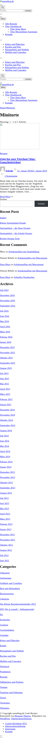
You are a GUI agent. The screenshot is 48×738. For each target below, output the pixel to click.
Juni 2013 (4, 503)
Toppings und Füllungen (11, 692)
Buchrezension (7, 593)
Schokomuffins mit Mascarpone (32, 258)
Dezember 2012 (7, 534)
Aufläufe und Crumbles (11, 583)
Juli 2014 (4, 436)
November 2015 (7, 352)
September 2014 (7, 425)
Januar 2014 (5, 467)
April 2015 (5, 389)
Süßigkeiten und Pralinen (11, 682)
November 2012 (7, 540)
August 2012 (6, 550)
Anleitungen (5, 578)
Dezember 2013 (7, 472)
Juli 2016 (4, 311)
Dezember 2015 (7, 347)
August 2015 (6, 368)
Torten (3, 697)
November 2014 (7, 415)
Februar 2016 (6, 337)
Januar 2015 (5, 404)
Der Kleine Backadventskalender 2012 (18, 604)
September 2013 (7, 488)
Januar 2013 (5, 529)
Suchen (3, 199)
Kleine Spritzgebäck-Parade (13, 223)
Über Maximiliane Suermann (23, 31)
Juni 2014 (4, 441)
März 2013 (5, 519)
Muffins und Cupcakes (15, 52)
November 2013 (7, 477)
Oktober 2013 (6, 482)
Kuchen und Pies (13, 47)
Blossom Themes (23, 716)
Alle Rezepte (11, 23)
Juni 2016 (4, 316)
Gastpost (4, 625)
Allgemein (5, 573)
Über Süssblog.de (13, 26)
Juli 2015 (4, 373)
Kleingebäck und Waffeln (17, 49)
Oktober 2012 (6, 545)
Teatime (3, 687)
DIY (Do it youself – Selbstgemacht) (17, 609)
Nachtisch (4, 666)
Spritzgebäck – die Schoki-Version (16, 233)
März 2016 (5, 332)
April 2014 (5, 451)
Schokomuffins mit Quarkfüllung (23, 251)
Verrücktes (5, 703)
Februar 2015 (6, 399)
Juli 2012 (4, 555)
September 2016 (7, 306)
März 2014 (5, 456)
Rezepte (3, 153)
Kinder (3, 645)
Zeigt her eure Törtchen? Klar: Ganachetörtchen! (18, 161)
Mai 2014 (4, 446)
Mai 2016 (4, 321)
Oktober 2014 (6, 420)
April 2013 (5, 514)
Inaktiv (3, 217)
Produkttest (5, 671)
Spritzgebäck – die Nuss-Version (15, 228)
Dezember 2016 (7, 295)
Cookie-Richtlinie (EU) (16, 723)
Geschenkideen (7, 630)
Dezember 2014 (7, 410)
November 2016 (7, 300)
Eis (1, 614)
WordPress (5, 718)
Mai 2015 (4, 384)
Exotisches (5, 619)
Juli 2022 (4, 290)
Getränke (4, 635)
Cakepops (4, 599)
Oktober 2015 (6, 358)
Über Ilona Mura (18, 29)
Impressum (10, 729)
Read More (5, 196)
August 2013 (6, 493)
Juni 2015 (4, 378)
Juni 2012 (4, 560)
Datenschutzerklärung (21, 718)
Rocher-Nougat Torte (10, 238)
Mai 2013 (4, 508)
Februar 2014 (6, 462)
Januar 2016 (5, 342)
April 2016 (5, 326)
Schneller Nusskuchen (24, 277)
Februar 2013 (6, 524)
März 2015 (5, 394)
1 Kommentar (11, 176)
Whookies (4, 708)
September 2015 (7, 363)
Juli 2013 (4, 498)
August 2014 (6, 430)
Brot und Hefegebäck (10, 588)
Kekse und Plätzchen (15, 44)
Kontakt (9, 34)
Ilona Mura (5, 264)
